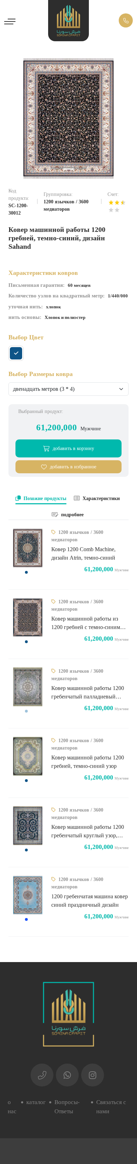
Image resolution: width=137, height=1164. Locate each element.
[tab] (40, 499)
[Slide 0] (68, 169)
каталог (36, 1102)
